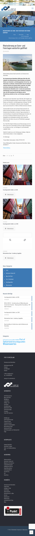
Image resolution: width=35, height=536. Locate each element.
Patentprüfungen (7, 421)
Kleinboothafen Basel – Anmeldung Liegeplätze (12, 253)
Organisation (6, 486)
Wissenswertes (9, 285)
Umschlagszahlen (9, 282)
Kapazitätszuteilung (8, 468)
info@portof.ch (10, 373)
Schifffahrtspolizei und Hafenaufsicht (11, 430)
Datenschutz (25, 529)
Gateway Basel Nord (8, 444)
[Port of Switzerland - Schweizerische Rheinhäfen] (8, 8)
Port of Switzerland (25, 36)
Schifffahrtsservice (8, 396)
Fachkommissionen (8, 423)
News (28, 34)
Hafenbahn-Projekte (8, 446)
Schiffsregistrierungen (8, 419)
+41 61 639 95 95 (9, 375)
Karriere (5, 495)
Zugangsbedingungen (8, 464)
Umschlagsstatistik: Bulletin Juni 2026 (10, 224)
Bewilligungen (7, 418)
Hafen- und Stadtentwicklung (10, 448)
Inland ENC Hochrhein (8, 413)
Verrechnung (6, 471)
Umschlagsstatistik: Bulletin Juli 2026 (10, 190)
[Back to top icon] (31, 532)
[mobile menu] (32, 8)
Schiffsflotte (6, 490)
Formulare (6, 411)
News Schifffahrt (9, 276)
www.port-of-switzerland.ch (9, 378)
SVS (4, 473)
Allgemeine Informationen (9, 463)
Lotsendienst (6, 401)
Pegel (5, 431)
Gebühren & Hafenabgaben (9, 424)
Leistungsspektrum (8, 470)
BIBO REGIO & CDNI (8, 408)
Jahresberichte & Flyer (8, 500)
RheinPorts (6, 475)
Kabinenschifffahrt (8, 428)
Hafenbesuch (6, 497)
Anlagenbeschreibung (8, 466)
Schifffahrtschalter (8, 409)
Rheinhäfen (21, 34)
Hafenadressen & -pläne (9, 493)
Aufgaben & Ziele (7, 488)
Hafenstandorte (7, 491)
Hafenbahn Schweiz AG (10, 273)
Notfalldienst (6, 399)
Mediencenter (6, 498)
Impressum (19, 529)
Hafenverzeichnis (7, 459)
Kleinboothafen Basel (8, 426)
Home (14, 34)
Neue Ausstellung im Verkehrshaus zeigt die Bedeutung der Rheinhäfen (16, 325)
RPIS (5, 449)
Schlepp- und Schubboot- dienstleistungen (7, 404)
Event (7, 270)
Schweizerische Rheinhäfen (9, 484)
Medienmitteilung (6, 148)
